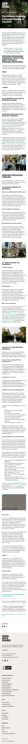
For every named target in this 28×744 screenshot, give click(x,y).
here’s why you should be (17, 36)
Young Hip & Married (10, 741)
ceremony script (18, 485)
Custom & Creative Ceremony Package (15, 602)
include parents (16, 126)
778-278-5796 (5, 653)
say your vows (13, 486)
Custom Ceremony (6, 678)
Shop (3, 699)
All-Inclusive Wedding (7, 684)
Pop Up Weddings (6, 686)
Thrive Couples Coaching (7, 733)
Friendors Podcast (6, 727)
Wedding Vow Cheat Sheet (8, 706)
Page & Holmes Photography (9, 508)
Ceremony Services (7, 675)
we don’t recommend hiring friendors (14, 143)
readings (17, 472)
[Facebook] (3, 626)
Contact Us (4, 731)
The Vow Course (5, 702)
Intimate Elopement (6, 687)
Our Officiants (5, 717)
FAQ (3, 729)
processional (7, 125)
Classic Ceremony (6, 680)
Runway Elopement (6, 693)
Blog (3, 725)
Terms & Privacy (5, 739)
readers (16, 129)
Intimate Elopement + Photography (10, 689)
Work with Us (5, 719)
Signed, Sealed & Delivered (8, 695)
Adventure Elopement (7, 691)
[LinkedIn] (5, 626)
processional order (14, 312)
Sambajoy (6, 341)
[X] (7, 626)
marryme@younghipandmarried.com (10, 657)
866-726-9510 (5, 655)
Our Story (4, 715)
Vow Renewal (5, 682)
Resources (5, 723)
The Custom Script (6, 704)
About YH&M (5, 713)
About (3, 710)
